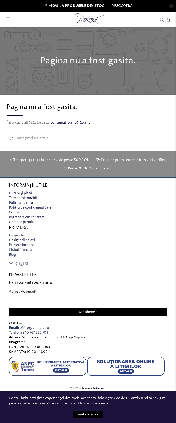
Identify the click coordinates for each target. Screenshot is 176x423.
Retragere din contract (27, 217)
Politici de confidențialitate (30, 207)
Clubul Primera (20, 250)
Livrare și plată (20, 193)
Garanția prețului (22, 222)
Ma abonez (88, 312)
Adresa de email (23, 291)
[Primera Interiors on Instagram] (21, 264)
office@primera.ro (29, 328)
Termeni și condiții (23, 198)
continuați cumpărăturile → (72, 122)
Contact (15, 212)
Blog (12, 254)
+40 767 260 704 (28, 332)
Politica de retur (21, 203)
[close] (171, 6)
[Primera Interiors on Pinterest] (27, 264)
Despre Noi (17, 235)
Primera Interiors (93, 388)
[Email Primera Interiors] (11, 264)
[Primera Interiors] (88, 19)
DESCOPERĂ (121, 5)
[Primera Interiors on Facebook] (16, 264)
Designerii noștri (22, 240)
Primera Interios (21, 245)
